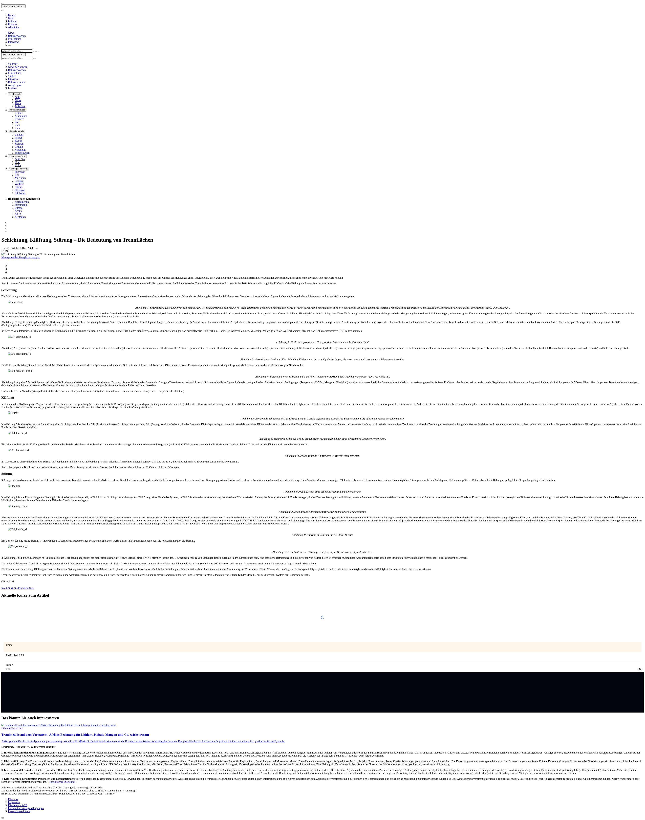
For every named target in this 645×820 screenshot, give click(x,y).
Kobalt (18, 140)
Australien (20, 216)
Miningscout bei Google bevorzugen (20, 257)
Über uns (13, 799)
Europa (19, 207)
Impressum (14, 802)
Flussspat (20, 190)
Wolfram (19, 184)
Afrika (18, 210)
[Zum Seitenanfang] (2, 817)
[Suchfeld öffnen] (9, 45)
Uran (17, 162)
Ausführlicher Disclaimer (62, 781)
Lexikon (12, 88)
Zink (17, 125)
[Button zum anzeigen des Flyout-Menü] (2, 3)
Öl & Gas (20, 159)
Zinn (17, 128)
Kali (17, 174)
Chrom (18, 187)
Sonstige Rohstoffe (18, 168)
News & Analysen (18, 66)
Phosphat (20, 171)
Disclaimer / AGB (17, 805)
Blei (17, 122)
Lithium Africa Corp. (12, 728)
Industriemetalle (17, 109)
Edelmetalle (15, 94)
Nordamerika (22, 201)
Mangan (19, 143)
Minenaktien (14, 38)
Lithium (12, 21)
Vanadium (20, 149)
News (11, 32)
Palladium (20, 106)
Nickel (18, 137)
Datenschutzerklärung (19, 811)
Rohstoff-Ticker (16, 82)
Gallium (19, 181)
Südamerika (21, 204)
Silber (18, 100)
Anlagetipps (14, 85)
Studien (12, 76)
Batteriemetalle (16, 131)
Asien (18, 213)
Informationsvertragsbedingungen (26, 808)
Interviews (13, 41)
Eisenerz (12, 24)
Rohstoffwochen (17, 35)
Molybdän (20, 177)
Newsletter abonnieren (13, 6)
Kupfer (12, 15)
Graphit (19, 146)
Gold (10, 18)
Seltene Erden (22, 152)
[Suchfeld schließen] (34, 51)
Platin (18, 103)
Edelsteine (20, 193)
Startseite (13, 63)
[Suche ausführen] (37, 51)
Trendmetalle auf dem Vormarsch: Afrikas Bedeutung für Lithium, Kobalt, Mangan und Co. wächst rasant (75, 734)
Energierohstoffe (17, 156)
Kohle (18, 165)
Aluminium (14, 27)
